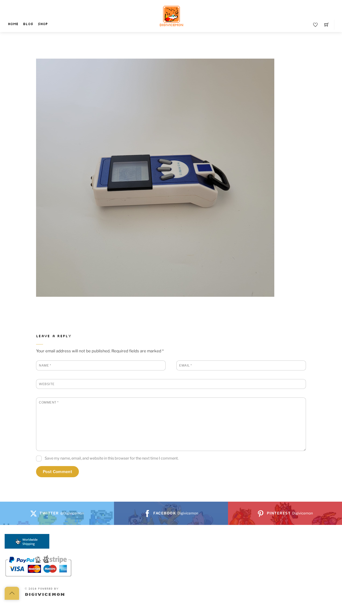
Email (185, 365)
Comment (49, 402)
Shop (43, 24)
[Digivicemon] (171, 16)
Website (47, 384)
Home (13, 24)
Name (45, 365)
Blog (28, 24)
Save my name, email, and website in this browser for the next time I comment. (111, 458)
